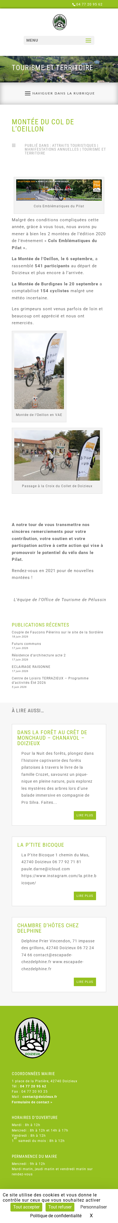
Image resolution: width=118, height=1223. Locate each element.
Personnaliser (93, 1207)
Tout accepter (26, 1207)
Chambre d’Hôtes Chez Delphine (48, 928)
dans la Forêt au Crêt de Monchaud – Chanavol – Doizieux (52, 738)
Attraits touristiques (74, 145)
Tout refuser (60, 1207)
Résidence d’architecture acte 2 (39, 655)
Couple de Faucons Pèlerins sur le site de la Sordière (57, 632)
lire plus (85, 815)
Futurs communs (26, 644)
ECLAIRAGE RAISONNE (31, 667)
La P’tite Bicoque (40, 845)
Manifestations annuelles (52, 149)
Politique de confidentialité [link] (56, 1215)
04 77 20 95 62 (89, 4)
